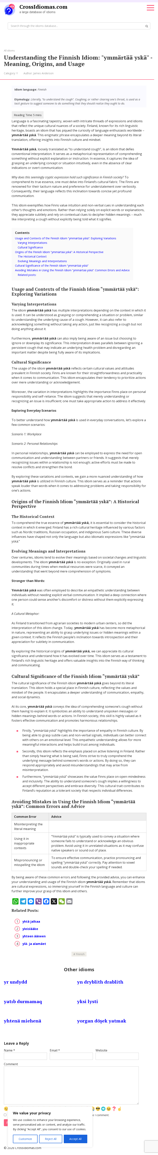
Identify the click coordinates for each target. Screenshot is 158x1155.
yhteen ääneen (34, 936)
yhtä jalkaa (31, 921)
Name (9, 1050)
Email (55, 1050)
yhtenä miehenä (22, 1021)
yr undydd (15, 982)
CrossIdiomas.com (43, 6)
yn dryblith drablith (100, 982)
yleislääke (30, 929)
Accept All (75, 1139)
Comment (11, 1064)
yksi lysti (87, 1001)
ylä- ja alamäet (34, 944)
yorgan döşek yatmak (101, 1021)
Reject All (50, 1139)
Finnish (80, 954)
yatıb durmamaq (23, 1001)
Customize (25, 1139)
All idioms (9, 50)
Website (101, 1050)
